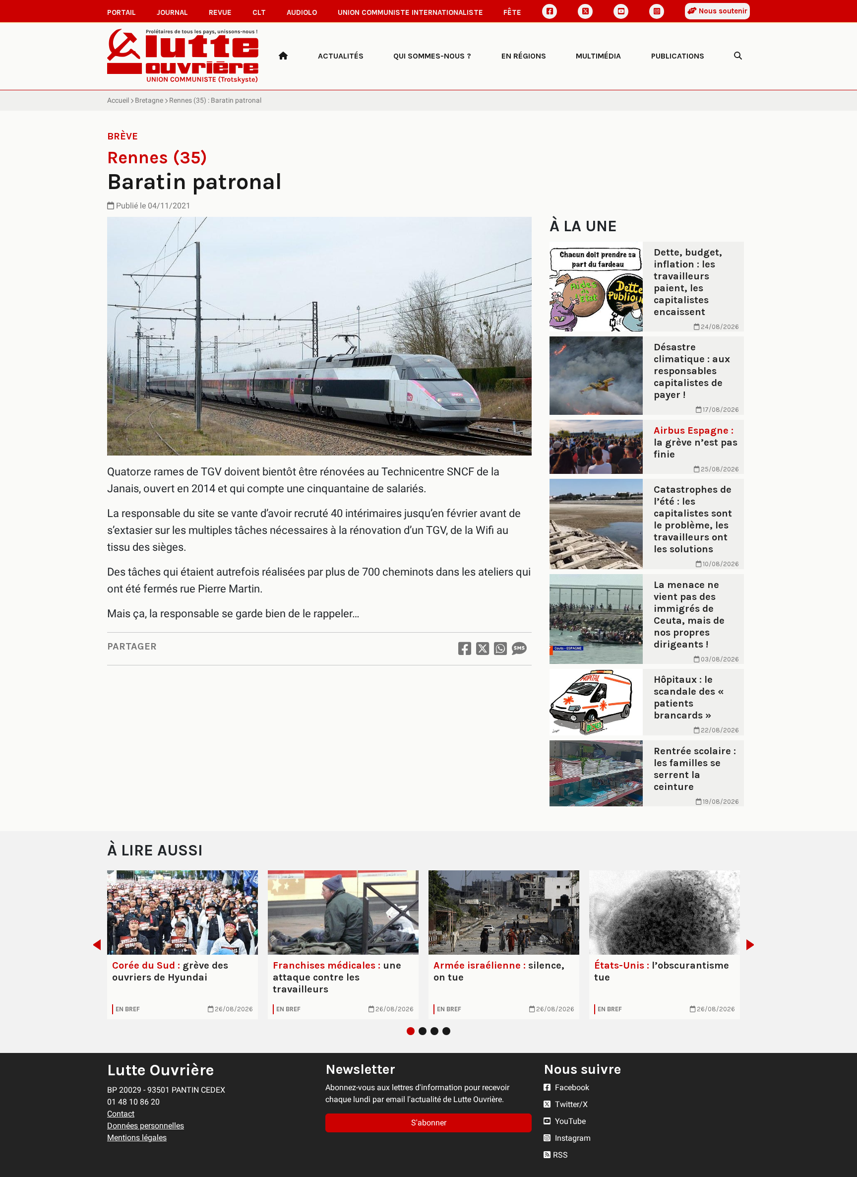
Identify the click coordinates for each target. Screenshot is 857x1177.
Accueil (118, 100)
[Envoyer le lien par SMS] (519, 648)
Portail (121, 12)
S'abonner (428, 1122)
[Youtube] (620, 11)
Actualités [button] (341, 56)
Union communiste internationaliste (410, 12)
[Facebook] (549, 11)
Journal (172, 12)
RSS (560, 1155)
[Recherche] (738, 56)
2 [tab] (423, 1031)
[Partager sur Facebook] (464, 648)
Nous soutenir (722, 10)
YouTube (569, 1121)
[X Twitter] (585, 11)
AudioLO (302, 12)
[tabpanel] (182, 944)
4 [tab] (446, 1031)
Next (753, 944)
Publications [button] (677, 56)
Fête (512, 12)
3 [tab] (434, 1031)
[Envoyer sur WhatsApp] (500, 648)
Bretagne (149, 100)
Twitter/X (570, 1104)
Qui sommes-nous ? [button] (432, 56)
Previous (94, 944)
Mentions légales (137, 1137)
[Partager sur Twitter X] (482, 648)
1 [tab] (411, 1031)
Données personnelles (145, 1125)
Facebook (571, 1087)
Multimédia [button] (598, 56)
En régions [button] (523, 56)
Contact (120, 1113)
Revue (220, 12)
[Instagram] (656, 11)
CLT (259, 12)
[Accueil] (283, 56)
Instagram (572, 1138)
